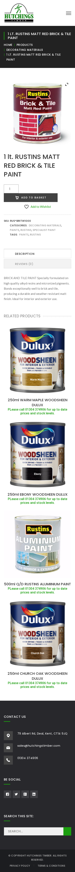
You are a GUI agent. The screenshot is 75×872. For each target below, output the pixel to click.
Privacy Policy (20, 865)
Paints (14, 230)
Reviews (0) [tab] (24, 264)
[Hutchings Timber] (19, 12)
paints (24, 234)
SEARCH (67, 831)
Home (8, 45)
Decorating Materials (24, 50)
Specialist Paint (44, 230)
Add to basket (33, 197)
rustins (35, 234)
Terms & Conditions (51, 865)
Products (25, 45)
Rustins (25, 230)
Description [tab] (25, 254)
